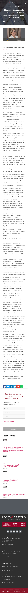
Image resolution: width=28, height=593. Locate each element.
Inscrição (14, 429)
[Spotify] (20, 531)
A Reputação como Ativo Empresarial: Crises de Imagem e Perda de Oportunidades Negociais (13, 465)
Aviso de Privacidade (9, 421)
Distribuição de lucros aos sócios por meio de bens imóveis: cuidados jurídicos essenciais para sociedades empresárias (13, 449)
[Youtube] (17, 531)
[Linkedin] (14, 531)
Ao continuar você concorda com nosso (14, 420)
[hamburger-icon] (21, 3)
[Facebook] (8, 531)
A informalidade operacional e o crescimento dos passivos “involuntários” (11, 480)
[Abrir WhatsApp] (24, 589)
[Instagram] (11, 531)
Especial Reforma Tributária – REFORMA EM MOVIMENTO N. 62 (14, 494)
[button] (26, 3)
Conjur (5, 49)
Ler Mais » (5, 453)
